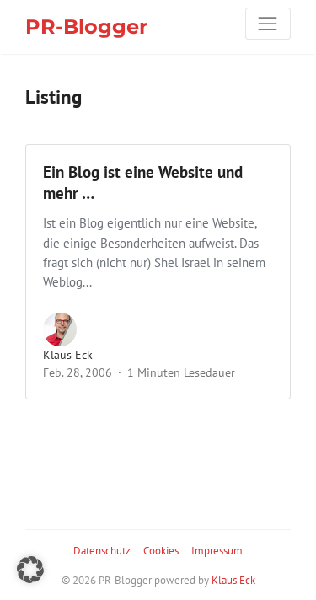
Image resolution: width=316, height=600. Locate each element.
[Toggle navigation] (268, 24)
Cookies (161, 551)
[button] (30, 569)
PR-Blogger (86, 26)
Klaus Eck (68, 354)
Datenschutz (102, 551)
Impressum (217, 551)
